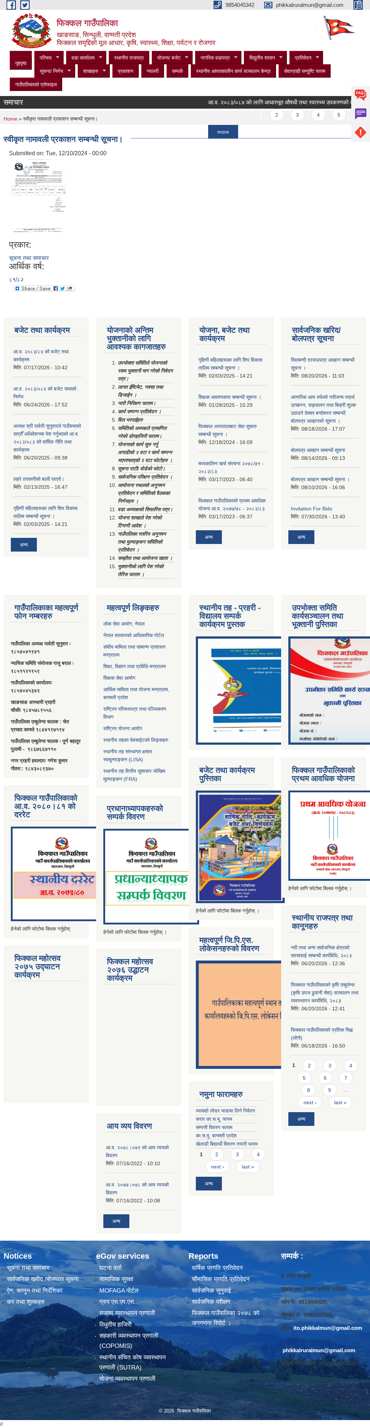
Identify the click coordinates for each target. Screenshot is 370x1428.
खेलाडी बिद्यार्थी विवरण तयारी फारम (227, 1144)
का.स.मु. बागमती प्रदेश (216, 1136)
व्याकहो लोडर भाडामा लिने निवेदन (225, 1111)
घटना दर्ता (110, 1267)
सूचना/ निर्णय (48, 71)
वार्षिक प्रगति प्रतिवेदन (217, 1267)
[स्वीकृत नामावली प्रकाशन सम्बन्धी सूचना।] (39, 198)
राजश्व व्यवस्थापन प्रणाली (127, 1313)
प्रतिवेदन (300, 58)
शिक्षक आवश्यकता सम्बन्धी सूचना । (229, 397)
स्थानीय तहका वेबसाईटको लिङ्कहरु (135, 740)
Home (10, 119)
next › (217, 1167)
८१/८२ (16, 280)
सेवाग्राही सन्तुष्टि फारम (304, 71)
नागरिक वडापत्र (212, 58)
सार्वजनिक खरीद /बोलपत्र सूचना (43, 1279)
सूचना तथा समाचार (29, 258)
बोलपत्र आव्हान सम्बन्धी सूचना (318, 450)
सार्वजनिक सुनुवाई (211, 1290)
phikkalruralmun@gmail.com (319, 1350)
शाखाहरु (88, 71)
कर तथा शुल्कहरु (26, 1301)
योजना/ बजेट (166, 58)
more (205, 132)
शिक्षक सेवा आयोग (119, 678)
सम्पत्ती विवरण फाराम (214, 1127)
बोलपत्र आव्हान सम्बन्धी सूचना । (320, 479)
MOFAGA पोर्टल (118, 1290)
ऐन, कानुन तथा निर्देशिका (35, 1290)
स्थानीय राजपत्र (129, 58)
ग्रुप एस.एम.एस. (117, 1301)
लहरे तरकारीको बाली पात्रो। (38, 479)
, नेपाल (138, 624)
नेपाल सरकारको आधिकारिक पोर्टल (133, 635)
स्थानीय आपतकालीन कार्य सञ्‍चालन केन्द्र (233, 71)
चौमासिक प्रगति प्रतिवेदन (221, 1279)
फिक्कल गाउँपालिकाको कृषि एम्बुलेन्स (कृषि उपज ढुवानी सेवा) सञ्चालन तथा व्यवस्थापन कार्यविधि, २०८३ (324, 992)
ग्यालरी (153, 71)
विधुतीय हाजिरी (115, 1324)
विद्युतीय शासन (259, 58)
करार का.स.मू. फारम (214, 1119)
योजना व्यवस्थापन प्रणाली (127, 1378)
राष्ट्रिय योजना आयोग (122, 728)
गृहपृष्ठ (20, 63)
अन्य (24, 545)
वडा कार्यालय (80, 58)
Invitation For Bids (311, 508)
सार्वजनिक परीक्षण (211, 1301)
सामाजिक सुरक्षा (116, 1279)
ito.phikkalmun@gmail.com (327, 1328)
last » (248, 1167)
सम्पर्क (177, 71)
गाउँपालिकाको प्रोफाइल (36, 84)
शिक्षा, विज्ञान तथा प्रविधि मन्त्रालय (134, 666)
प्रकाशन (125, 71)
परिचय (43, 58)
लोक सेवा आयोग (117, 624)
